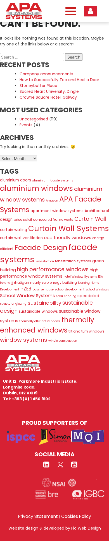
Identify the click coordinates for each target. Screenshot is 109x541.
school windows (97, 289)
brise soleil (23, 219)
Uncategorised (34, 119)
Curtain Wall (90, 219)
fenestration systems (73, 261)
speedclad (88, 296)
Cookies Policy (76, 516)
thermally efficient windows (39, 321)
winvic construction (62, 341)
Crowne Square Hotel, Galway (48, 97)
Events (26, 125)
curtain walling (13, 229)
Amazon (52, 200)
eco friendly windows (67, 237)
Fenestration (44, 261)
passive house (43, 289)
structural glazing (13, 304)
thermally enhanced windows (47, 325)
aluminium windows (36, 188)
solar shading (66, 296)
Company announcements (46, 74)
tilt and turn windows (86, 331)
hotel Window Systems (80, 277)
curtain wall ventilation (21, 238)
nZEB (25, 288)
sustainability (44, 302)
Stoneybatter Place (38, 85)
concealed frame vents (53, 219)
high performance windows (53, 269)
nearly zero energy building (53, 282)
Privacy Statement (38, 516)
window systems (23, 340)
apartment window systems (57, 211)
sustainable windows (38, 311)
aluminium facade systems (52, 180)
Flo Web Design (86, 528)
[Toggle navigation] (69, 11)
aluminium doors (15, 180)
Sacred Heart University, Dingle (49, 91)
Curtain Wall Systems (68, 228)
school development (69, 289)
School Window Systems (27, 295)
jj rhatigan (20, 282)
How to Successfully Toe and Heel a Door (59, 80)
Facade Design (41, 247)
